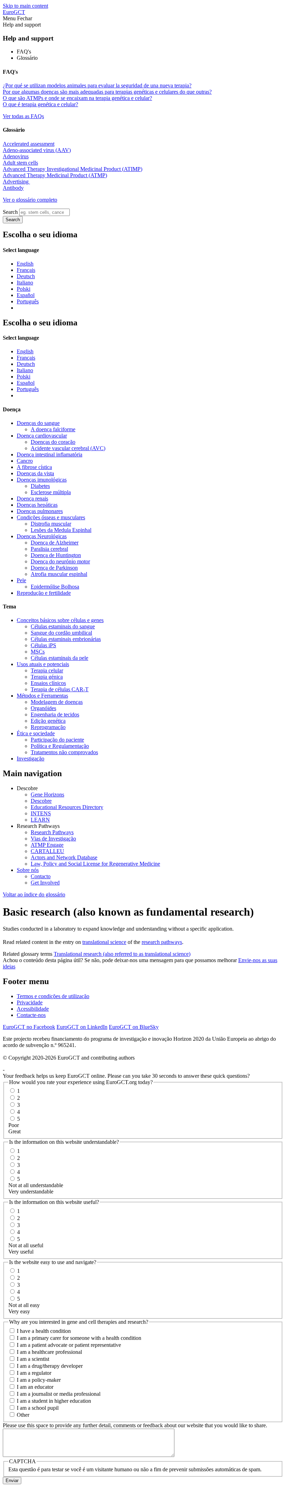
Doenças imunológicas (42, 480)
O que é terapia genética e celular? (40, 104)
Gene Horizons (47, 794)
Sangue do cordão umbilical (61, 633)
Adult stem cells (20, 163)
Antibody (13, 188)
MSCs (38, 652)
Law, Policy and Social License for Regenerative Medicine (95, 864)
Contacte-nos (31, 1015)
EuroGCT (14, 12)
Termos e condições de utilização (53, 996)
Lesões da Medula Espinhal (61, 530)
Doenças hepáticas (37, 505)
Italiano (25, 283)
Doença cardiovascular (42, 436)
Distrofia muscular (51, 524)
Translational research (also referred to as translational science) (122, 954)
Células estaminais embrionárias (66, 639)
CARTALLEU (47, 851)
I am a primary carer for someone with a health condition (79, 1338)
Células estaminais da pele (59, 658)
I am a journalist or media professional (58, 1394)
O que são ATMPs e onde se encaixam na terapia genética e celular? (77, 98)
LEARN (40, 820)
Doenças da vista (35, 473)
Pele (21, 580)
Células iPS (43, 645)
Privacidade (30, 1002)
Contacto (41, 876)
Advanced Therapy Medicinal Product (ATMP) (55, 175)
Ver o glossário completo (30, 200)
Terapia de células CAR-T (60, 689)
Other (23, 1415)
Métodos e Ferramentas (42, 696)
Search (10, 212)
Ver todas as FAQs (23, 116)
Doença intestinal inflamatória (49, 454)
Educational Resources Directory (67, 807)
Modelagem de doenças (57, 702)
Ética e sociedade (36, 733)
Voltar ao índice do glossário (34, 894)
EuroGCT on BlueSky (134, 1027)
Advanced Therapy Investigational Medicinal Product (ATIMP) (72, 169)
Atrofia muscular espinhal (59, 574)
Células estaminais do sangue (63, 626)
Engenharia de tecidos (55, 714)
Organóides (43, 708)
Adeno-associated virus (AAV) (37, 150)
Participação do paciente (57, 740)
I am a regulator (34, 1373)
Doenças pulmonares (40, 511)
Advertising (16, 182)
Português (28, 301)
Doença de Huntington (56, 555)
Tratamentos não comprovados (64, 752)
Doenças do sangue (38, 423)
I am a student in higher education (54, 1401)
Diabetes (40, 486)
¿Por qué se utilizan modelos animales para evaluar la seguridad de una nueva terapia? (97, 85)
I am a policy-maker (39, 1380)
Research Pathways (52, 832)
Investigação (30, 758)
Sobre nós (28, 870)
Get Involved (45, 883)
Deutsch (26, 276)
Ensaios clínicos (48, 683)
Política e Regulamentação (60, 746)
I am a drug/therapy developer (50, 1366)
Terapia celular (47, 670)
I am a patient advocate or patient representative (69, 1345)
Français (26, 270)
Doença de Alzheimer (54, 543)
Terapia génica (47, 677)
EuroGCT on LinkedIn (82, 1027)
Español (26, 295)
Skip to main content (25, 6)
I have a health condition (44, 1331)
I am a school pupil (38, 1408)
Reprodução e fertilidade (44, 593)
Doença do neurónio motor (60, 561)
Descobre (41, 801)
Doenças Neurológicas (42, 536)
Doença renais (32, 498)
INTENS (41, 813)
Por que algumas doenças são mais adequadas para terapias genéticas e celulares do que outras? (107, 92)
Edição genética (48, 721)
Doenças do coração (53, 442)
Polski (23, 289)
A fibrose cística (34, 467)
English (25, 264)
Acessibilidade (33, 1009)
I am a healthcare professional (49, 1352)
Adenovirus (16, 156)
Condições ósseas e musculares (51, 517)
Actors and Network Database (64, 857)
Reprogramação (48, 727)
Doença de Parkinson (54, 568)
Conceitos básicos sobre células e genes (60, 620)
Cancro (25, 461)
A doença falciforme (53, 429)
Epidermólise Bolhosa (55, 587)
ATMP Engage (47, 845)
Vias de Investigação (53, 839)
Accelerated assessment (28, 144)
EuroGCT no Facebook (29, 1027)
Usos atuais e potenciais (43, 664)
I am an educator (35, 1387)
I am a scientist (33, 1359)
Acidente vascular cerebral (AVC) (68, 448)
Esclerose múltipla (51, 492)
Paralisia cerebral (49, 549)
